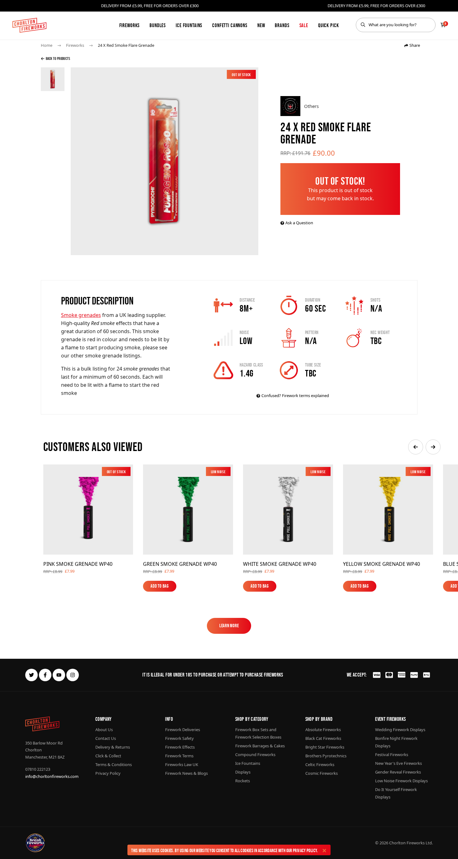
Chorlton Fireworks (407, 843)
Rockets (242, 781)
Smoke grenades (81, 315)
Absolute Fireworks (323, 729)
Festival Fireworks (391, 754)
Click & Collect (108, 756)
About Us (104, 729)
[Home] (29, 25)
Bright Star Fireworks (324, 747)
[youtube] (59, 675)
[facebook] (45, 675)
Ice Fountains (189, 25)
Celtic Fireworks (319, 764)
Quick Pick (328, 25)
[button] (415, 446)
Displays (242, 772)
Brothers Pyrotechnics (325, 756)
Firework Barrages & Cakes (260, 746)
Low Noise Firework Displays (401, 781)
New (261, 25)
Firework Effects (180, 747)
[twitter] (31, 675)
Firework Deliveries (182, 729)
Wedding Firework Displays (400, 729)
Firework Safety (179, 738)
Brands (282, 25)
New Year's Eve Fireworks (398, 763)
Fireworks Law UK (181, 764)
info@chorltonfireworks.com (52, 776)
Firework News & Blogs (186, 773)
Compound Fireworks (255, 754)
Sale (303, 25)
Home (46, 45)
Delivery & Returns (112, 747)
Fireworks (129, 25)
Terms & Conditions (113, 764)
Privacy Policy (305, 850)
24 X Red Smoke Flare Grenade (126, 45)
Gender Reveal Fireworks (398, 772)
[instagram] (72, 675)
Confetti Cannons (229, 25)
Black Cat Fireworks (323, 738)
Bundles (158, 25)
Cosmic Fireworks (321, 773)
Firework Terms (179, 756)
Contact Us (105, 738)
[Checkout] (443, 24)
